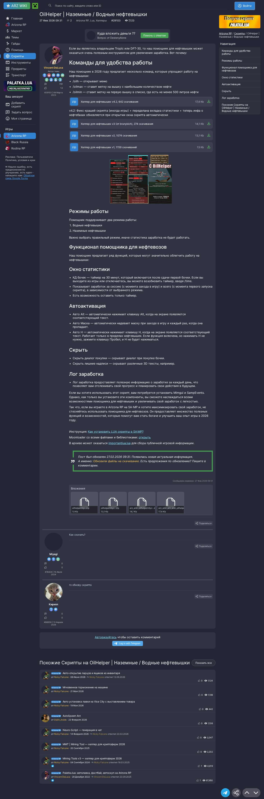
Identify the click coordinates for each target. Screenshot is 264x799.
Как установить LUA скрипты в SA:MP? (115, 431)
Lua (92, 20)
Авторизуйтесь (106, 637)
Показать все (203, 662)
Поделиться (205, 523)
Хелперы (101, 20)
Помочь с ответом (154, 35)
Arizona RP (82, 20)
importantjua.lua (119, 443)
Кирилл (53, 604)
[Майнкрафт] (35, 6)
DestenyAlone (118, 37)
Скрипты (239, 33)
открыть (145, 437)
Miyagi (53, 554)
